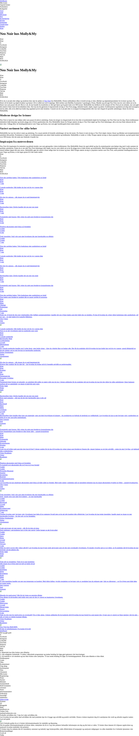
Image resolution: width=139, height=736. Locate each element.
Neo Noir (47, 101)
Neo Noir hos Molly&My (9, 627)
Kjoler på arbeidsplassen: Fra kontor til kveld (15, 629)
